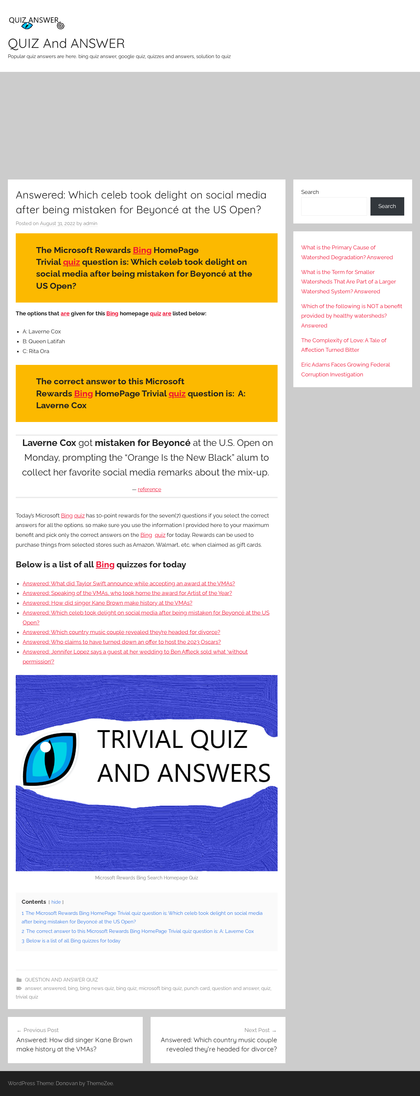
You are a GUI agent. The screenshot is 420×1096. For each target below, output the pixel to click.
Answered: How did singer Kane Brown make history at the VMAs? (107, 603)
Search (310, 192)
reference (149, 489)
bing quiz (126, 988)
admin (90, 223)
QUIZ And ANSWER (66, 43)
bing (73, 988)
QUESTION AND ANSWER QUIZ (61, 980)
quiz (71, 262)
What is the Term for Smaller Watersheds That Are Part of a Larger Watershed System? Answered (348, 282)
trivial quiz (27, 997)
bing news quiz (97, 988)
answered (54, 988)
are (65, 313)
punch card (197, 988)
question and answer (235, 988)
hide (56, 902)
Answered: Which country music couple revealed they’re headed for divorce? (121, 632)
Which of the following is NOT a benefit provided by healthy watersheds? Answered (351, 316)
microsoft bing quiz (160, 988)
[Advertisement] (210, 126)
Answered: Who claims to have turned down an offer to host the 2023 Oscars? (122, 642)
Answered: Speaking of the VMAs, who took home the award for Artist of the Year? (127, 593)
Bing (142, 250)
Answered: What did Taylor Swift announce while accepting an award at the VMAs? (129, 583)
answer (33, 988)
